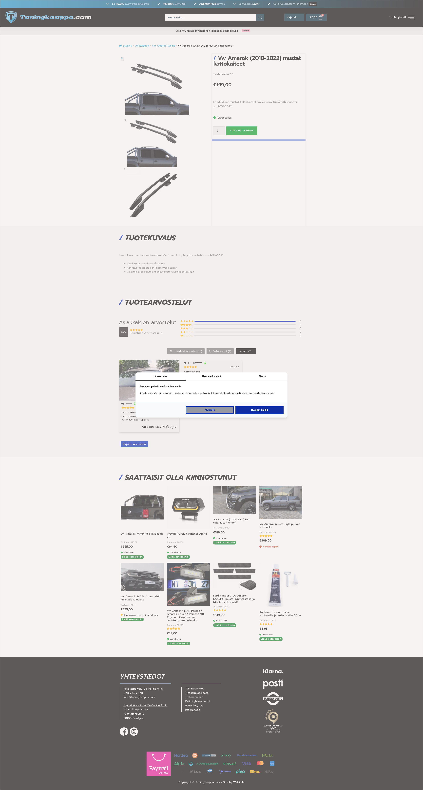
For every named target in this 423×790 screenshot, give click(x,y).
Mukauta (210, 410)
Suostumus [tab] (160, 376)
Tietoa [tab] (262, 376)
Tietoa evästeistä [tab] (211, 376)
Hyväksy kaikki (259, 410)
